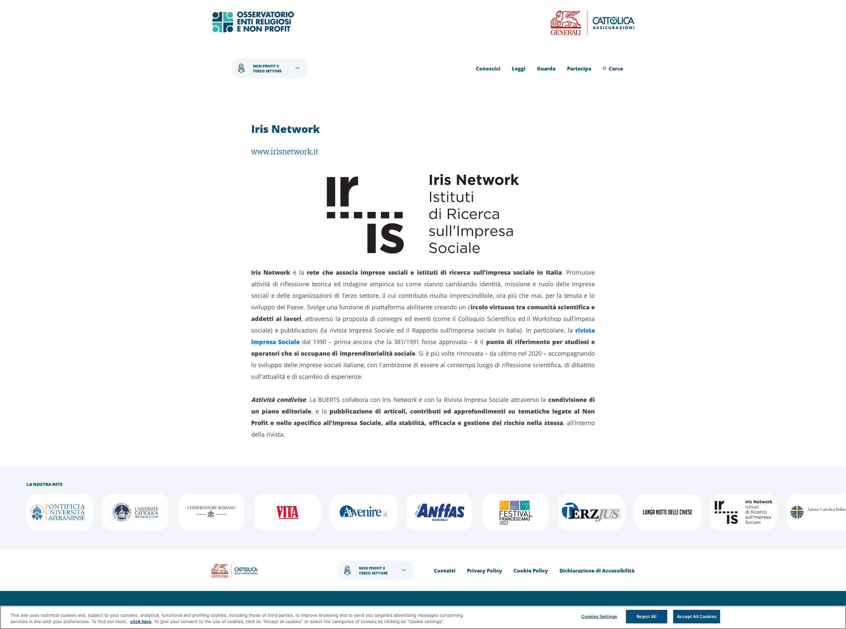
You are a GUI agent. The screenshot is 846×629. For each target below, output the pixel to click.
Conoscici (488, 68)
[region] (423, 617)
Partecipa (579, 68)
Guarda (546, 68)
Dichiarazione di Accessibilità (596, 570)
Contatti (444, 570)
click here (140, 621)
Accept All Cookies (696, 616)
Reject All (646, 616)
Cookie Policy (531, 570)
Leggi (518, 68)
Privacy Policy (484, 570)
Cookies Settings (599, 616)
